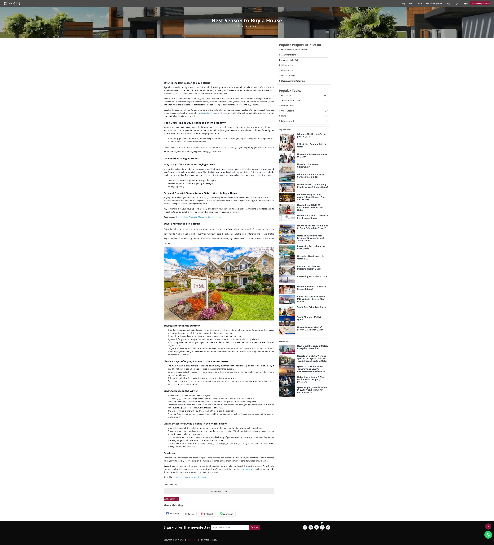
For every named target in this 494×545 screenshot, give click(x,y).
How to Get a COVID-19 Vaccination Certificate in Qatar (310, 207)
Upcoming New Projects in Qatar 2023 (310, 257)
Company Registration (480, 3)
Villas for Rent (287, 65)
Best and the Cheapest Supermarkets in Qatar (309, 267)
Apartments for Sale (290, 60)
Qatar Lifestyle (304, 110)
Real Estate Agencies (434, 3)
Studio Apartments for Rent (293, 81)
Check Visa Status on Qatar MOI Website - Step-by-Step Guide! (311, 299)
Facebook (174, 513)
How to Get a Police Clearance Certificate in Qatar (312, 216)
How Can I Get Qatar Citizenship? (307, 165)
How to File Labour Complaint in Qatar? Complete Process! (312, 227)
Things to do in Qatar (304, 100)
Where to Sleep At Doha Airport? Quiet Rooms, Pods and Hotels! (311, 197)
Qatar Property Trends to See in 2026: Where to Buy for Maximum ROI (312, 390)
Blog (448, 3)
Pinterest (208, 514)
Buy (403, 3)
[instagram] (310, 527)
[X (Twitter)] (322, 527)
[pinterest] (328, 527)
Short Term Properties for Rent (294, 49)
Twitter (191, 514)
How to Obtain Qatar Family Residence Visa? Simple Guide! (312, 185)
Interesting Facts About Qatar (312, 276)
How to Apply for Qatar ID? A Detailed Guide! (312, 287)
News (304, 115)
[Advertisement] (219, 59)
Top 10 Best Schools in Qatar (311, 307)
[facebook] (305, 527)
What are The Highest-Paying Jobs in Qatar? (312, 135)
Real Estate (304, 95)
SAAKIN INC (192, 540)
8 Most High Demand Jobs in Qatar (311, 145)
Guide (419, 3)
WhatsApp (228, 514)
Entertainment (304, 121)
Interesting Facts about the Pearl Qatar (311, 247)
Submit (254, 527)
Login (466, 3)
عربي (456, 3)
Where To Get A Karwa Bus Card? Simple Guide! (310, 175)
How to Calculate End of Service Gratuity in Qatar (310, 328)
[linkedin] (316, 527)
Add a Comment (171, 499)
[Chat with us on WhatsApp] (488, 535)
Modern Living (304, 105)
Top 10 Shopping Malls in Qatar (309, 318)
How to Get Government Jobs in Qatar (312, 155)
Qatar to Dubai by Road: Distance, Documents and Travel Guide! (310, 238)
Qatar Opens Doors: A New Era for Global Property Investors (311, 379)
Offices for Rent (288, 75)
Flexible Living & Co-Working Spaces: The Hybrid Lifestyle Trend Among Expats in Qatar (312, 358)
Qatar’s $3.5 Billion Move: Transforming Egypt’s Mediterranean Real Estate (311, 369)
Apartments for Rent (290, 54)
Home (240, 26)
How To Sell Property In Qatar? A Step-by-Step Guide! (312, 347)
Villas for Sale (287, 70)
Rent (411, 3)
